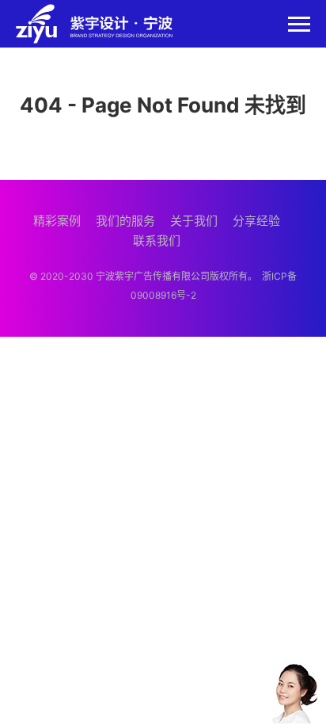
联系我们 (156, 240)
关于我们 (194, 220)
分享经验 (256, 220)
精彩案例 (57, 220)
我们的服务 (125, 220)
